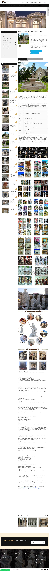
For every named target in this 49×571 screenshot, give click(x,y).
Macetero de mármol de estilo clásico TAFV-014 (12, 175)
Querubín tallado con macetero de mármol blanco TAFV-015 (12, 167)
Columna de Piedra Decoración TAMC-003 (22, 527)
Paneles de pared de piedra (7, 46)
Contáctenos (24, 9)
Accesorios (4, 57)
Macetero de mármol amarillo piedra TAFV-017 (43, 527)
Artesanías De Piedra (6, 48)
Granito (4, 50)
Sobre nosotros (11, 5)
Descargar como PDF (35, 53)
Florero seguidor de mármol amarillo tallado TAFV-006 (13, 184)
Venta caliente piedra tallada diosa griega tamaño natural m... (33, 527)
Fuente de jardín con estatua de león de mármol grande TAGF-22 (30, 488)
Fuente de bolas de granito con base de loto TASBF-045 (13, 75)
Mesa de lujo (5, 34)
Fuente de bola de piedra (7, 38)
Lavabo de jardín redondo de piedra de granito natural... (13, 125)
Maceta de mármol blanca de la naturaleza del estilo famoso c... (13, 159)
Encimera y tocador (6, 44)
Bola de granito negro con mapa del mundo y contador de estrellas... (13, 101)
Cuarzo (4, 55)
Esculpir (4, 36)
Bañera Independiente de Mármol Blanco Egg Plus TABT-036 (13, 117)
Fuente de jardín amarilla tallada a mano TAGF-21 (12, 134)
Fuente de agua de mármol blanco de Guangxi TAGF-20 (12, 142)
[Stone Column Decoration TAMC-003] (22, 522)
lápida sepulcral (5, 40)
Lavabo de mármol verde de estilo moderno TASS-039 (13, 67)
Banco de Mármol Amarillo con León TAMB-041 (12, 92)
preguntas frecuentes (32, 5)
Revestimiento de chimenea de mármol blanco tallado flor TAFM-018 (12, 201)
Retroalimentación (41, 5)
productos (19, 5)
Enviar (34, 542)
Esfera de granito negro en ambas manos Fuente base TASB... (13, 109)
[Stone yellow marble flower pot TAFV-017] (43, 522)
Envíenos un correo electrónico (36, 51)
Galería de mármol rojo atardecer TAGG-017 (12, 150)
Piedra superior (15, 557)
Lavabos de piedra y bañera (7, 42)
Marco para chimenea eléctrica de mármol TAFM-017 (12, 209)
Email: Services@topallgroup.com (37, 2)
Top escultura (15, 558)
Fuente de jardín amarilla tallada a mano (30, 107)
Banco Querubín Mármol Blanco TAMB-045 (12, 84)
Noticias (25, 5)
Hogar (6, 5)
